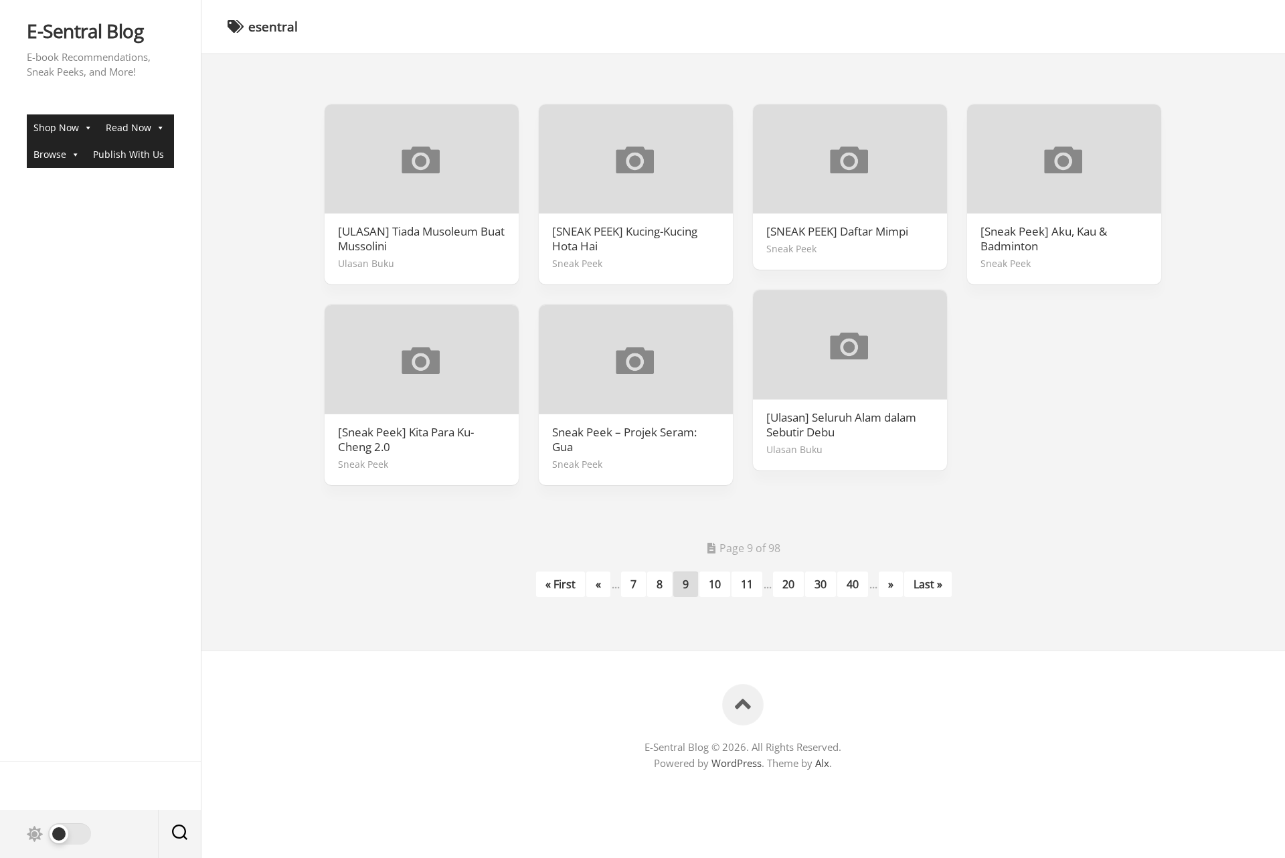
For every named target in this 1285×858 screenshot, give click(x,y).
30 (821, 584)
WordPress (736, 763)
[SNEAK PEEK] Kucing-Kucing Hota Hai (624, 239)
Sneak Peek (577, 263)
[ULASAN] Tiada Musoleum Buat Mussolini (421, 239)
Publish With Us (128, 154)
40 (853, 584)
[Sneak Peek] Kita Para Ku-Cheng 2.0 (406, 439)
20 (788, 584)
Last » (928, 584)
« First (560, 584)
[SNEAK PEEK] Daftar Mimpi (837, 231)
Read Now (128, 127)
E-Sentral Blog (85, 31)
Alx (822, 763)
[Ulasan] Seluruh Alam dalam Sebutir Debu (841, 425)
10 (715, 584)
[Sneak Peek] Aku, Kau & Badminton (1043, 239)
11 (747, 584)
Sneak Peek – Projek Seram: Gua (624, 439)
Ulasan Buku (366, 263)
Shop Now (56, 127)
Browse (49, 154)
